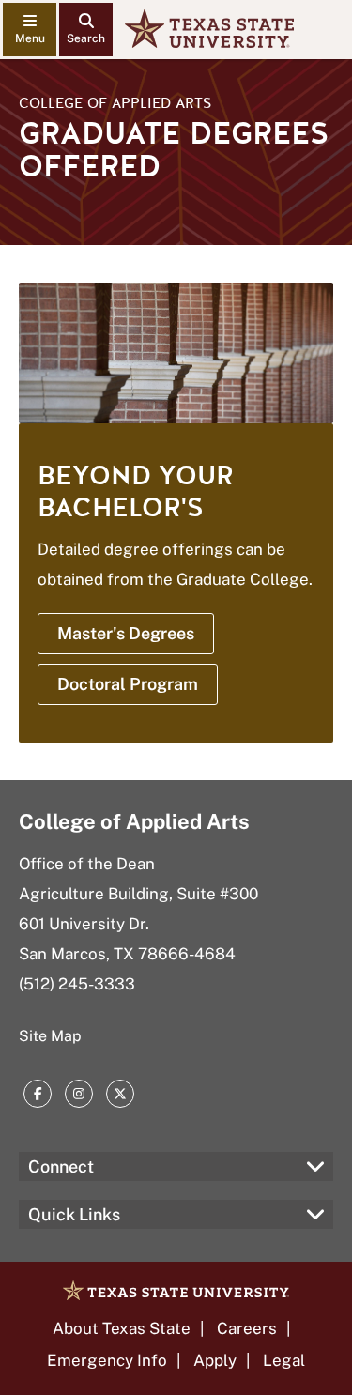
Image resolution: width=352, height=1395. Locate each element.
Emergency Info (107, 1360)
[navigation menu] (29, 29)
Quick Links (74, 1214)
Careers (247, 1328)
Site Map (50, 1036)
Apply (215, 1360)
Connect (61, 1166)
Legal (284, 1360)
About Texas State (122, 1328)
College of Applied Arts (115, 103)
